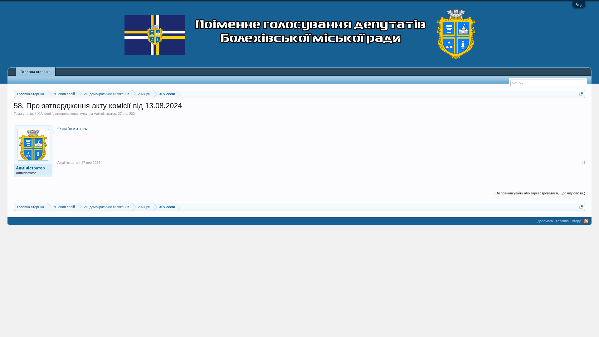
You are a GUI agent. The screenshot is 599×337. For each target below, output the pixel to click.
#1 (583, 162)
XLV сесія (44, 113)
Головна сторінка (36, 72)
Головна (562, 221)
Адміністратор (105, 113)
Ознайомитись (72, 128)
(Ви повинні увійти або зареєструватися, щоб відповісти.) (539, 193)
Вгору (576, 221)
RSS (586, 221)
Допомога (545, 221)
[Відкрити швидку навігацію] (581, 94)
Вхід (579, 5)
